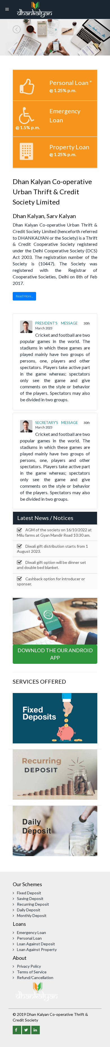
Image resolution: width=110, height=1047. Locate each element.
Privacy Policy (29, 966)
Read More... (24, 296)
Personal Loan (29, 938)
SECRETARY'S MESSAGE (56, 422)
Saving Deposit (30, 898)
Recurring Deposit (33, 904)
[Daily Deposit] (55, 830)
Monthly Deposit (32, 915)
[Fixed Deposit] (55, 717)
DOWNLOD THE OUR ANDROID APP (55, 654)
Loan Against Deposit (36, 943)
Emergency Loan (31, 932)
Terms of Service (32, 971)
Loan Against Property (37, 949)
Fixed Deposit (29, 892)
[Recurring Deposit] (55, 773)
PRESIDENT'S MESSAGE (56, 323)
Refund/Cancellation (35, 977)
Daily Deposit (28, 909)
